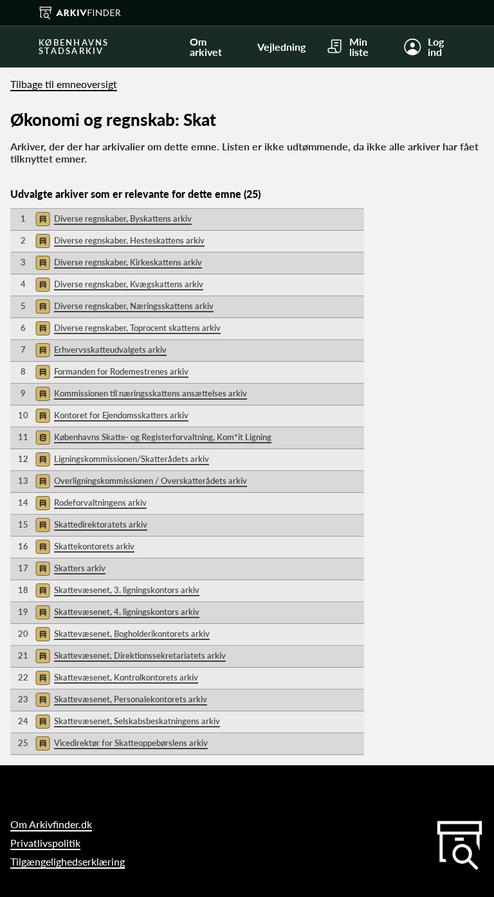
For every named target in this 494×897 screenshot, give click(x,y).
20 (23, 633)
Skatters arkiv (79, 568)
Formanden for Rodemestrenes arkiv (121, 371)
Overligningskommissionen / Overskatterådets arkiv (150, 480)
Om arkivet (206, 46)
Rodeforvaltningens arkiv (100, 502)
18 (23, 590)
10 (23, 415)
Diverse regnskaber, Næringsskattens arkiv (134, 306)
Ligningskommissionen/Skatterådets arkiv (131, 459)
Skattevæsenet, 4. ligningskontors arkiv (126, 612)
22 (23, 677)
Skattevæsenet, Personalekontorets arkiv (130, 699)
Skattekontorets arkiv (94, 546)
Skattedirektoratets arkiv (100, 524)
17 (23, 568)
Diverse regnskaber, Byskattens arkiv (123, 218)
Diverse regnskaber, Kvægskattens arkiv (128, 284)
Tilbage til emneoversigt (63, 84)
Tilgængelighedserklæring (67, 861)
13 (23, 480)
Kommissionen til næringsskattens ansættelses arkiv (150, 393)
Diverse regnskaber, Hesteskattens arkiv (129, 240)
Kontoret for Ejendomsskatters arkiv (121, 415)
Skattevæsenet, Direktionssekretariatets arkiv (140, 655)
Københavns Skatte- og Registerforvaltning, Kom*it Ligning (162, 437)
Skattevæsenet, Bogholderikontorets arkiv (132, 633)
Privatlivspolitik (45, 843)
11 (23, 437)
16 (23, 546)
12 (23, 459)
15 (23, 524)
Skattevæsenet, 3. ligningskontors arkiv (126, 590)
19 (23, 612)
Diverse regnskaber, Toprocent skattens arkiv (137, 328)
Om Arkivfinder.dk (51, 824)
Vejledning (281, 46)
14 (23, 502)
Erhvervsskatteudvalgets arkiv (110, 349)
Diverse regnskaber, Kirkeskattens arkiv (128, 262)
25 (23, 743)
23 (23, 699)
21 (23, 655)
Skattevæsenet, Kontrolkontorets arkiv (126, 677)
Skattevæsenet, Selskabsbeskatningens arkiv (137, 721)
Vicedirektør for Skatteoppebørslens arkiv (131, 743)
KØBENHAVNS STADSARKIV (74, 46)
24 (23, 721)
